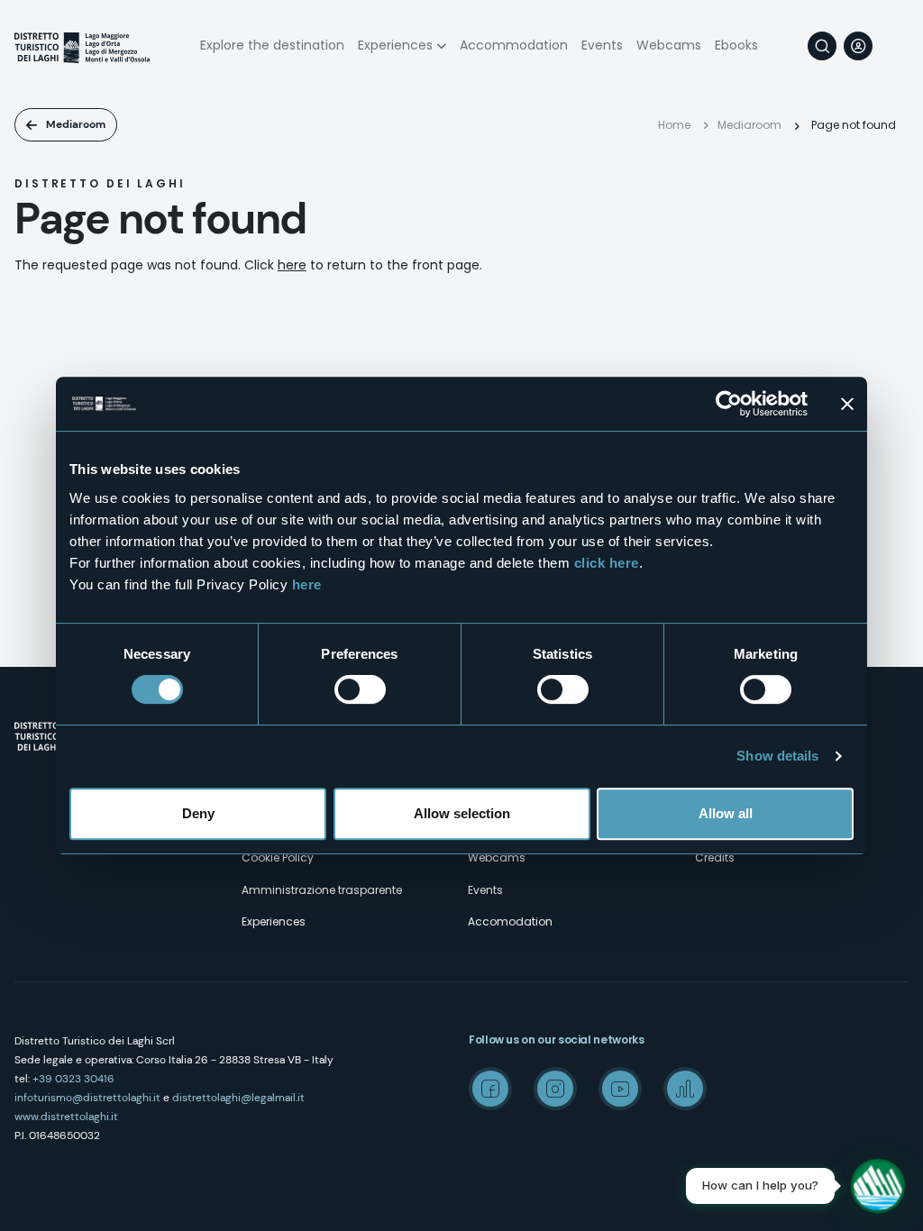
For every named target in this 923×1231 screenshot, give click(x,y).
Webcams (668, 45)
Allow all (726, 813)
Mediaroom (75, 124)
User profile (858, 46)
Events (602, 45)
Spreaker (685, 1088)
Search (822, 46)
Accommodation (514, 45)
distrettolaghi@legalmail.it (238, 1097)
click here (606, 562)
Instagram (555, 1088)
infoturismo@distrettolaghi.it (87, 1097)
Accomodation (510, 921)
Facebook (490, 1088)
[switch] (360, 689)
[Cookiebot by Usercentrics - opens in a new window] (729, 403)
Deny (198, 813)
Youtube (620, 1088)
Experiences (395, 45)
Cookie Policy (278, 857)
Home (674, 124)
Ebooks (736, 45)
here (307, 584)
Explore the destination (272, 45)
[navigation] (894, 46)
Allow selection (462, 813)
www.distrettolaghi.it (66, 1116)
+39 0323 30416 (73, 1078)
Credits (715, 857)
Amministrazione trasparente (322, 890)
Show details (777, 755)
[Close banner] (847, 403)
